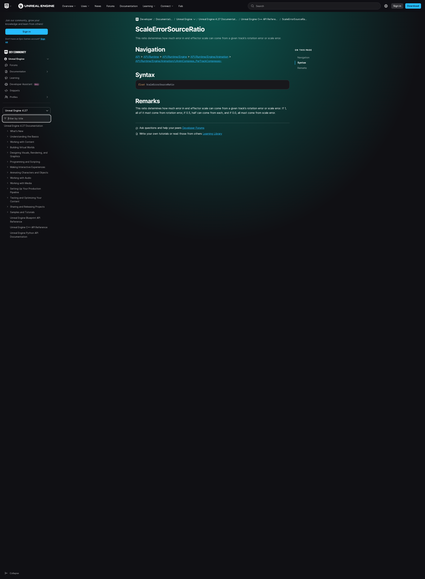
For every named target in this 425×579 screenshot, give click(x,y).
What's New (16, 131)
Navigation (303, 57)
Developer (146, 19)
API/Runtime (151, 56)
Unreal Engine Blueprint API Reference (25, 219)
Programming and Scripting (25, 161)
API (137, 56)
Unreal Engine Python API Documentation (24, 234)
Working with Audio (20, 177)
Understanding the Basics (24, 136)
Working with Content (22, 141)
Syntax (302, 62)
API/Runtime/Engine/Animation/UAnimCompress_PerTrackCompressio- (178, 61)
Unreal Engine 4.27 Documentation (23, 125)
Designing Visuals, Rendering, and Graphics (28, 154)
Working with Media (21, 183)
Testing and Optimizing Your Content (26, 199)
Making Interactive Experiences (27, 167)
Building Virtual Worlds (22, 147)
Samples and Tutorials (22, 212)
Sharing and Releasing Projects (27, 206)
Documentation (164, 19)
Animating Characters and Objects (29, 172)
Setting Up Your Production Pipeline (25, 190)
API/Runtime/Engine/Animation (209, 56)
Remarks (302, 67)
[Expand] (7, 131)
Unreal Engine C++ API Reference (28, 227)
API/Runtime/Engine (174, 56)
